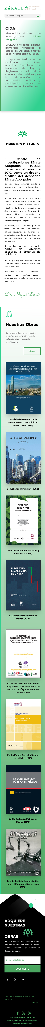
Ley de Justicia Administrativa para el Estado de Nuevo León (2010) (23, 884)
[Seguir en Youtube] (23, 979)
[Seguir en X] (15, 979)
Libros (32, 351)
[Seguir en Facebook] (7, 979)
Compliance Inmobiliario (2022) (23, 489)
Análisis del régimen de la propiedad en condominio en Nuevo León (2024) (23, 422)
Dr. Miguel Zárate (22, 294)
